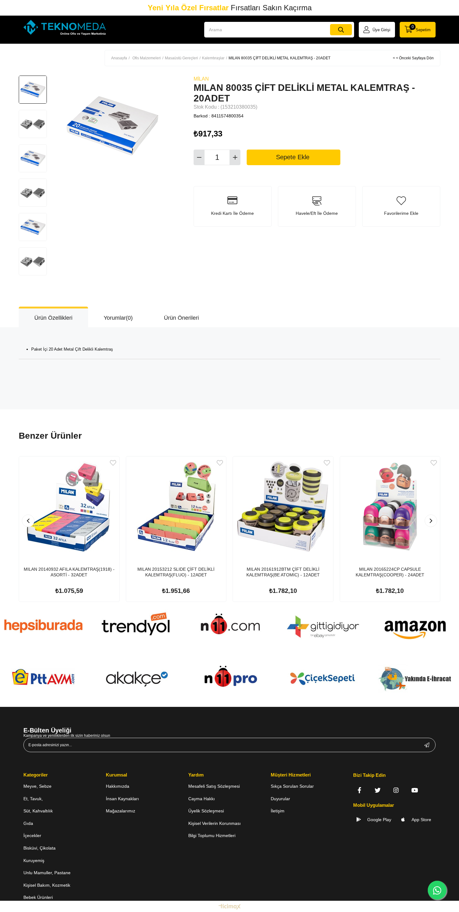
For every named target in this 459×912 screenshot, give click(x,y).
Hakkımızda (117, 786)
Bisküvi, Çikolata (39, 847)
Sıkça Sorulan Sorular (292, 786)
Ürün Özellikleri (53, 318)
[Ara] (341, 29)
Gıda (28, 823)
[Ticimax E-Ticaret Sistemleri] (230, 907)
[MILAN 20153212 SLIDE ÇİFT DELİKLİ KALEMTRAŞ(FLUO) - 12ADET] (176, 506)
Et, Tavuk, (33, 798)
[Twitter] (378, 790)
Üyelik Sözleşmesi (206, 810)
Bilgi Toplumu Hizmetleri (211, 835)
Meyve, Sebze (37, 786)
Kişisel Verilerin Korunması (214, 823)
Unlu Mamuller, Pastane (47, 872)
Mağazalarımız (120, 810)
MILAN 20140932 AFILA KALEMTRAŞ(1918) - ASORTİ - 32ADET (69, 572)
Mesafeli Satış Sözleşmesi (214, 786)
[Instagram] (396, 790)
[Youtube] (414, 790)
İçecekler (32, 835)
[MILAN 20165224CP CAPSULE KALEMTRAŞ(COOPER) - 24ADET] (390, 506)
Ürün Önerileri (181, 318)
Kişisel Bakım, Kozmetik (46, 885)
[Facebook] (359, 790)
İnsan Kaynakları (122, 798)
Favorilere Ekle (113, 463)
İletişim (277, 810)
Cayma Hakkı (201, 798)
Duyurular (280, 798)
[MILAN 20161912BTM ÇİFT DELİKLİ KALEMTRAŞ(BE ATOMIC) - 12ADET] (283, 506)
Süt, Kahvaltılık (38, 810)
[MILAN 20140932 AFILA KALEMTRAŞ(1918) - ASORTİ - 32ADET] (69, 506)
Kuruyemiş (33, 860)
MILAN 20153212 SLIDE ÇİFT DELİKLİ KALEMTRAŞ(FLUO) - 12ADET (176, 572)
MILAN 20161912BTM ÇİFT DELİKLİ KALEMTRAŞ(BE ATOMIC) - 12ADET (283, 572)
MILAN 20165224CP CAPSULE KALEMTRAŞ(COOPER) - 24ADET (390, 572)
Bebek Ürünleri (38, 897)
